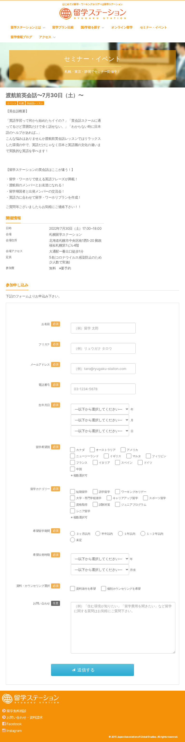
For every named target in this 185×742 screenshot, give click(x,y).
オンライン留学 (121, 27)
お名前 (49, 324)
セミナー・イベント (153, 27)
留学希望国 (47, 447)
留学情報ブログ (21, 37)
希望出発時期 (45, 554)
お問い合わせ (45, 603)
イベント (11, 103)
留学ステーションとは (26, 27)
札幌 (21, 103)
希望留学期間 (45, 531)
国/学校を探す (90, 27)
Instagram (14, 731)
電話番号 (48, 385)
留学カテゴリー (44, 489)
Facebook (14, 724)
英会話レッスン (35, 103)
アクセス (45, 37)
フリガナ (48, 344)
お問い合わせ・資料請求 (25, 717)
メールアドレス (44, 364)
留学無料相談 (16, 711)
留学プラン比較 (62, 27)
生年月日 (48, 405)
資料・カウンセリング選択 (37, 586)
